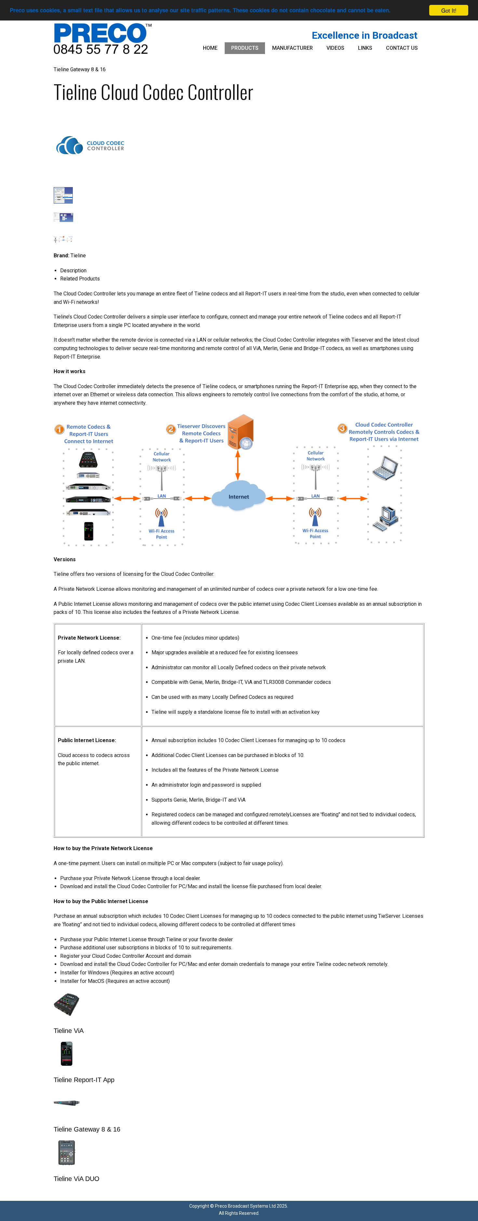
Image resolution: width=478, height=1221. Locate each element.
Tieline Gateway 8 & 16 (80, 69)
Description (73, 270)
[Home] (103, 38)
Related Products (80, 279)
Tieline (78, 255)
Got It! (449, 10)
